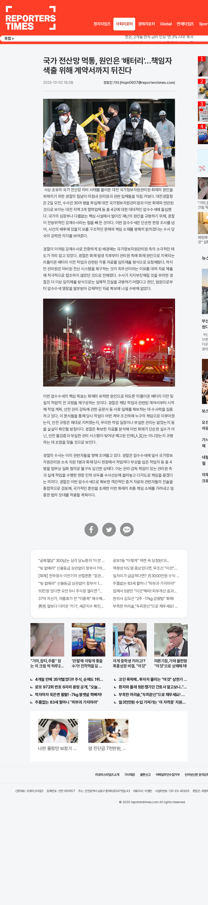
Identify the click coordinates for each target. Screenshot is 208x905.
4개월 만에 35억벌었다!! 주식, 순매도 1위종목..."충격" (69, 679)
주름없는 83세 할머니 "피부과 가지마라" (144, 583)
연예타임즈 (185, 24)
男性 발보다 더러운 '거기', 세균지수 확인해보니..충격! (71, 606)
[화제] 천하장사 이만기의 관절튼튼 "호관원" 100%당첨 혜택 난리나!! (71, 575)
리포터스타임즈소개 (107, 775)
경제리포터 (146, 24)
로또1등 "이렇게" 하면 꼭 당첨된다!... (141, 560)
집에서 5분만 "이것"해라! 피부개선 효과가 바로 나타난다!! (146, 591)
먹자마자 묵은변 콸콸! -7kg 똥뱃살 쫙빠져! (68, 694)
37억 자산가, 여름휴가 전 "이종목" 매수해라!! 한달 (71, 598)
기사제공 (129, 775)
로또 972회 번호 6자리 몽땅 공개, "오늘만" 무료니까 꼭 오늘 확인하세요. (69, 687)
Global (166, 24)
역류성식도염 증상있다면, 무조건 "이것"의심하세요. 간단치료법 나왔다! (146, 568)
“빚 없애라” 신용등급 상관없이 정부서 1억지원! (71, 583)
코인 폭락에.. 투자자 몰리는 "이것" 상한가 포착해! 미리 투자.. (153, 679)
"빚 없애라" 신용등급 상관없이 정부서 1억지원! (71, 568)
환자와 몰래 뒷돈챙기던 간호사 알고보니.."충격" (153, 687)
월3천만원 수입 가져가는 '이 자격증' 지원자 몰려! (153, 702)
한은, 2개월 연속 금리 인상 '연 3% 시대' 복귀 (159, 36)
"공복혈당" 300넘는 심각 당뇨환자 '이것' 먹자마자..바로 (71, 560)
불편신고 (145, 775)
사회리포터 (124, 24)
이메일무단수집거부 (168, 775)
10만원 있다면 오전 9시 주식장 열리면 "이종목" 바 (71, 591)
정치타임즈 (102, 24)
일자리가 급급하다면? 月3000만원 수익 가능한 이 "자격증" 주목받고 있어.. (146, 575)
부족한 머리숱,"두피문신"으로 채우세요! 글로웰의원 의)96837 (146, 606)
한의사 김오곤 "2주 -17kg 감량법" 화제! (143, 598)
